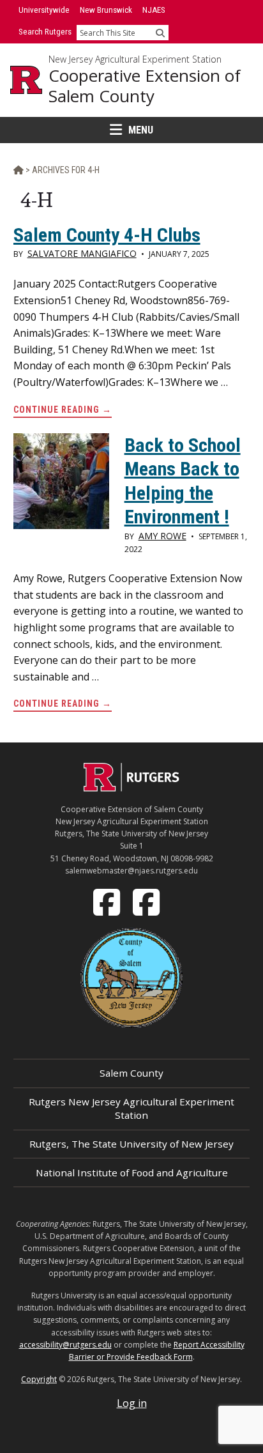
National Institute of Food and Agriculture (132, 1172)
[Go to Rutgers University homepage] (26, 80)
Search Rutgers (45, 31)
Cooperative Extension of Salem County (145, 86)
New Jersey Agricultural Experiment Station (135, 59)
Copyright (39, 1379)
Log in (132, 1403)
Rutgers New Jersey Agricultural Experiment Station (131, 1108)
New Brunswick (106, 10)
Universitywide (44, 10)
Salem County (131, 1072)
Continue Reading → (62, 411)
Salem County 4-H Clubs (106, 235)
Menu (140, 130)
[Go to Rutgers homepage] (131, 788)
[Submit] (160, 32)
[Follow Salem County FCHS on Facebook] (108, 901)
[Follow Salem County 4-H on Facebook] (147, 901)
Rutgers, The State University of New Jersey (131, 1143)
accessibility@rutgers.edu (65, 1344)
